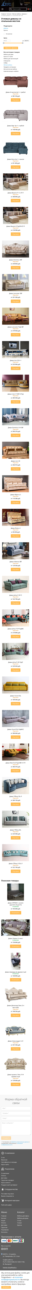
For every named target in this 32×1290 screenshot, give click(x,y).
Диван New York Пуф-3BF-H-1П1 (16, 763)
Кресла (6, 30)
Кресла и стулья (8, 56)
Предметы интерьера (10, 67)
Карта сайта (5, 1164)
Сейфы (5, 63)
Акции (3, 1220)
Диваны (6, 28)
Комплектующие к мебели (11, 71)
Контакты (4, 1232)
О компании (10, 1153)
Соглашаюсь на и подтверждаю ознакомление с (15, 1143)
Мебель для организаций (11, 58)
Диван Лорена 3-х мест (15, 938)
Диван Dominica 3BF (15, 260)
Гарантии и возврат (7, 1180)
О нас (3, 1157)
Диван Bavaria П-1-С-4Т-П (16, 193)
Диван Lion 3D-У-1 (15, 360)
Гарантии (4, 1227)
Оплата (3, 1176)
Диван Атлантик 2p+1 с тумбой (15, 92)
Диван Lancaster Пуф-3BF (16, 327)
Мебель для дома (8, 54)
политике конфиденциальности (12, 1278)
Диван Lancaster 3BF (15, 293)
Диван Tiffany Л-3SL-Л (15, 863)
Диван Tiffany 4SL (15, 830)
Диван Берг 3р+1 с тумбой (15, 126)
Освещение (7, 61)
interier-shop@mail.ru (9, 1267)
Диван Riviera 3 (15, 528)
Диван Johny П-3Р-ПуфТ (15, 662)
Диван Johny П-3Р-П (15, 595)
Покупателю (9, 1169)
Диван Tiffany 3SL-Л (15, 796)
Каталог (3, 1218)
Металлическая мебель (10, 69)
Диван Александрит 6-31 (15, 1041)
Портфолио (5, 1230)
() (30, 9)
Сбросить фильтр (11, 48)
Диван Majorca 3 (15, 495)
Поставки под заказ (7, 1194)
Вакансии (4, 1160)
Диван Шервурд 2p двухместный (15, 972)
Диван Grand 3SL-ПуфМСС (15, 729)
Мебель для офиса (23, 1216)
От (4, 40)
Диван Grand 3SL (15, 696)
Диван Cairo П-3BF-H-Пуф (16, 394)
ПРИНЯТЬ (6, 1287)
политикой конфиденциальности (12, 1144)
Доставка (4, 1178)
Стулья (19, 1223)
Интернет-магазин (12, 1200)
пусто (27, 3)
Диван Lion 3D (15, 461)
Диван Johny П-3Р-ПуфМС (16, 629)
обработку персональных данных (20, 1142)
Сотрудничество (11, 1189)
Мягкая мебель (8, 65)
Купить (15, 100)
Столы (19, 1220)
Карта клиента (6, 1183)
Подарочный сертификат (9, 1185)
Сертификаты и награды (9, 1162)
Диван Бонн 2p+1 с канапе (15, 159)
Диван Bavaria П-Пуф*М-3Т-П (15, 226)
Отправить (6, 1138)
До (23, 40)
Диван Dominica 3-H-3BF (15, 427)
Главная (3, 1216)
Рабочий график (6, 1205)
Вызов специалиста (7, 1196)
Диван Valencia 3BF (16, 562)
